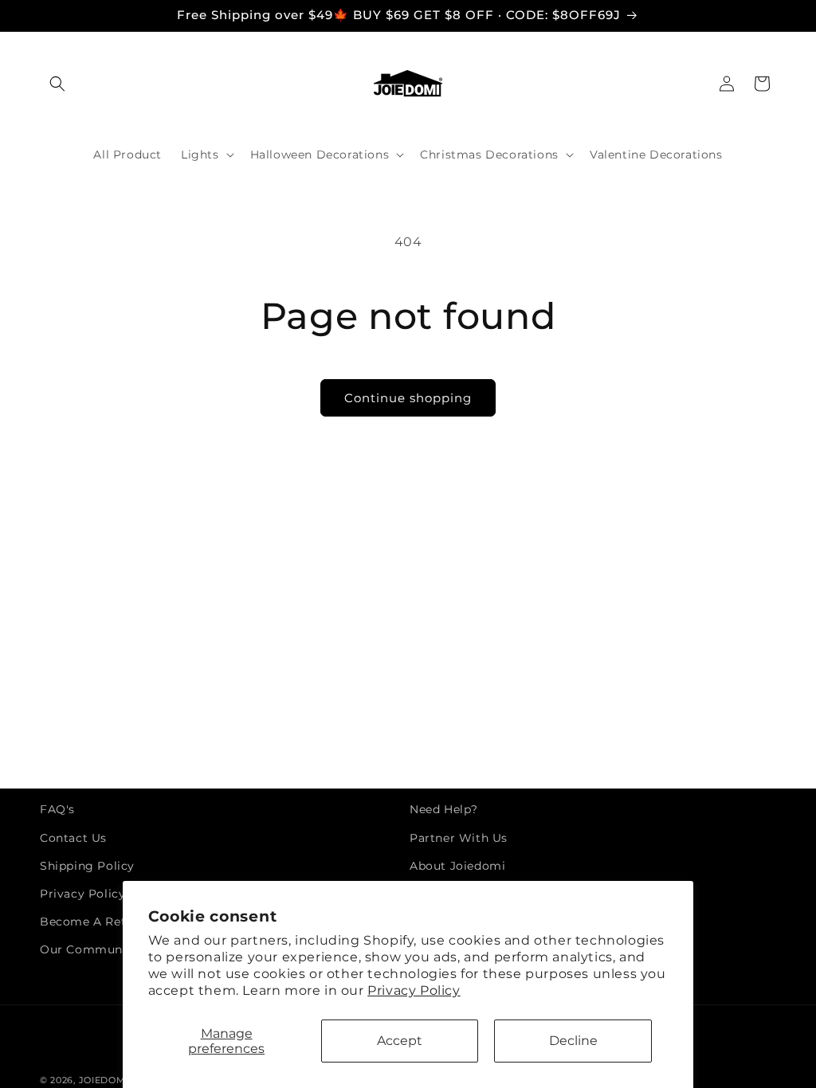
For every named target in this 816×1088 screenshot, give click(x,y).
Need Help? (444, 809)
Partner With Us (459, 838)
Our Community (89, 949)
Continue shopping (408, 397)
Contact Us (73, 838)
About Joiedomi (457, 866)
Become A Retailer (96, 921)
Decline (573, 1040)
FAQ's (57, 809)
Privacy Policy (413, 990)
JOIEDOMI (104, 1080)
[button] (57, 83)
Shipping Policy (87, 866)
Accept (399, 1040)
